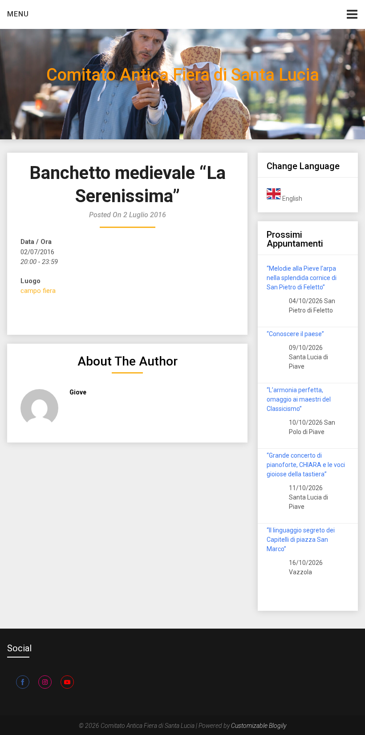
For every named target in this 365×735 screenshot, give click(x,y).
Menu (18, 14)
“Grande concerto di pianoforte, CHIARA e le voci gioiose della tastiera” (306, 465)
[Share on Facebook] (22, 682)
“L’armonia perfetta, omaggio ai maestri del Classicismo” (299, 399)
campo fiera (38, 291)
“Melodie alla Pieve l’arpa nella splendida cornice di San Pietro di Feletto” (302, 278)
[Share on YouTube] (67, 682)
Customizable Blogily (258, 725)
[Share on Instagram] (45, 682)
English (291, 198)
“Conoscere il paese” (295, 333)
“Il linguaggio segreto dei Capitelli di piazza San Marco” (301, 539)
